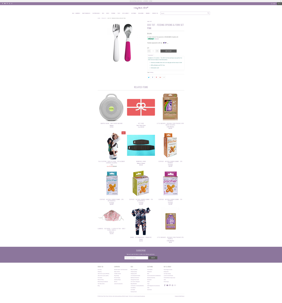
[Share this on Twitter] (148, 77)
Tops (148, 283)
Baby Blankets (134, 283)
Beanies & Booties (151, 277)
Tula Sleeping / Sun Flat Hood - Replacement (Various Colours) (112, 145)
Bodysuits (149, 279)
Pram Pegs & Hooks (168, 269)
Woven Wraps (117, 277)
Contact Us (155, 13)
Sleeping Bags (96, 13)
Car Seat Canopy (167, 273)
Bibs (148, 273)
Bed (103, 13)
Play (119, 13)
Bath (107, 13)
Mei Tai (115, 281)
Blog (99, 285)
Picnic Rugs (166, 281)
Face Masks (149, 269)
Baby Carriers (117, 271)
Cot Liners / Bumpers (135, 281)
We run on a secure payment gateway (137, 296)
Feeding (113, 13)
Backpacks (166, 271)
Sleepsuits (149, 271)
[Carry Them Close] (141, 8)
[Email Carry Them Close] (11, 3)
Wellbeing (141, 13)
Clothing (133, 13)
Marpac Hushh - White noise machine (112, 107)
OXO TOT (149, 21)
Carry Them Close (104, 296)
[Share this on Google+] (160, 77)
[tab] (150, 55)
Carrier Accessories (118, 283)
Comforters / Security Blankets (137, 285)
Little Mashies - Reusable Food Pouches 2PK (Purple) (170, 221)
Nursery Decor (134, 291)
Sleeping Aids (134, 273)
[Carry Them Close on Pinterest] (7, 3)
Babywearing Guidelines (103, 281)
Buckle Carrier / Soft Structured (120, 269)
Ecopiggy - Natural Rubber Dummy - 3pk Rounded (170, 145)
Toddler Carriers (117, 273)
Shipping (99, 271)
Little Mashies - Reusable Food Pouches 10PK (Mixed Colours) (170, 107)
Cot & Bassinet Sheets (135, 275)
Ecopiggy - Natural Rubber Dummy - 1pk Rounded (170, 183)
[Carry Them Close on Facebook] (2, 3)
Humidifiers (133, 287)
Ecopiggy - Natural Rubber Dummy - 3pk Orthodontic (112, 183)
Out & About (125, 13)
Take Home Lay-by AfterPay (103, 273)
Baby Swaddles (86, 13)
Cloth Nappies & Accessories (153, 285)
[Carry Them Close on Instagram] (9, 3)
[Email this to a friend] (164, 77)
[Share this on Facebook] (152, 77)
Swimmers (149, 289)
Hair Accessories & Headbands (154, 275)
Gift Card (141, 107)
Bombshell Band (141, 145)
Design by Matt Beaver (179, 296)
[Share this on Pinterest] (156, 77)
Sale (73, 13)
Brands (148, 13)
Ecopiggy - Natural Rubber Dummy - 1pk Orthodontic (141, 183)
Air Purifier (133, 289)
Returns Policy (101, 279)
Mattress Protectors (135, 277)
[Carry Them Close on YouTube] (4, 3)
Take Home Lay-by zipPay (103, 275)
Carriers (77, 13)
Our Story (100, 269)
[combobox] (185, 13)
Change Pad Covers (135, 279)
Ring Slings (116, 275)
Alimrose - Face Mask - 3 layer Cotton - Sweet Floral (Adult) (112, 216)
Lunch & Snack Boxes (168, 275)
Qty (148, 48)
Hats (148, 287)
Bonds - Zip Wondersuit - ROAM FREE (141, 221)
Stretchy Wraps (117, 279)
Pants (148, 281)
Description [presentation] (150, 55)
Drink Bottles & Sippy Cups (169, 277)
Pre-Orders (100, 277)
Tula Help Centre (101, 283)
